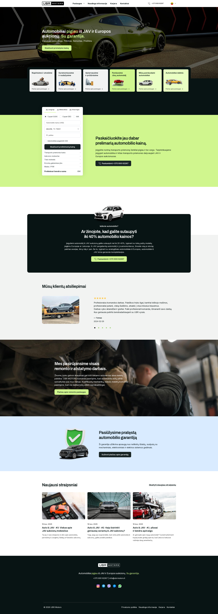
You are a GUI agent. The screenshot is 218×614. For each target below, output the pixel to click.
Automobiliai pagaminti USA (58, 141)
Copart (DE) (66, 116)
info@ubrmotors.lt (117, 578)
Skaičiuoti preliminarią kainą (62, 147)
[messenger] (114, 586)
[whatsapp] (120, 586)
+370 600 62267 (100, 578)
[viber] (109, 586)
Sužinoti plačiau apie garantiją (115, 454)
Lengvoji (51, 109)
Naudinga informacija (97, 3)
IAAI (77, 116)
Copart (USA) (53, 116)
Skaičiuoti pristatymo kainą (57, 48)
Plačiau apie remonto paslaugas (71, 392)
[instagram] (98, 586)
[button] (94, 327)
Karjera (113, 3)
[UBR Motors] (109, 565)
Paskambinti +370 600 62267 (115, 163)
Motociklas (63, 109)
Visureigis (75, 109)
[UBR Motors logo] (53, 3)
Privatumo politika (129, 607)
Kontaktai (124, 3)
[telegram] (103, 586)
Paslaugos (77, 3)
